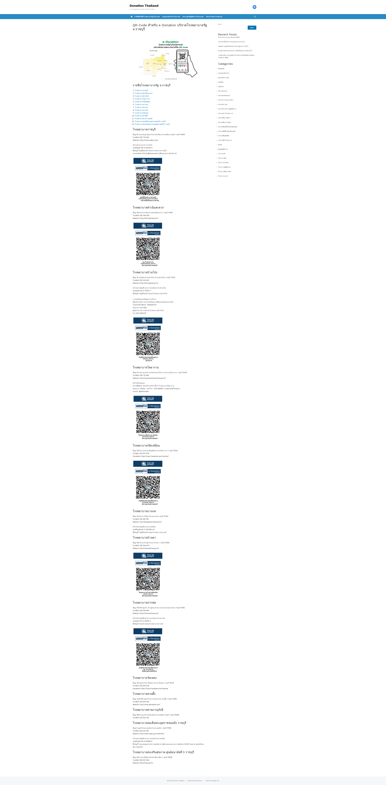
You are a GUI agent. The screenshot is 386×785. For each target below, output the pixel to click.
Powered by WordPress (194, 781)
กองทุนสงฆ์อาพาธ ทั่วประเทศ (171, 16)
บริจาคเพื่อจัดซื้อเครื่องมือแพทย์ (227, 127)
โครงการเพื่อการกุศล (224, 171)
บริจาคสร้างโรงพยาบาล (225, 113)
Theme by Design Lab (212, 781)
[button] (254, 16)
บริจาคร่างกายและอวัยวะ (226, 100)
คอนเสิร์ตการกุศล (223, 77)
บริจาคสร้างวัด (222, 104)
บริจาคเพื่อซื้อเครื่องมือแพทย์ (226, 131)
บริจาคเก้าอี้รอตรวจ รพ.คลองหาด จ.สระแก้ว (231, 42)
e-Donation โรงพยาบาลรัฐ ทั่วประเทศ (147, 16)
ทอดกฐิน (220, 82)
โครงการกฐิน (222, 158)
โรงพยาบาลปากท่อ (141, 110)
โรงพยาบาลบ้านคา (141, 107)
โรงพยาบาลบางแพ (141, 104)
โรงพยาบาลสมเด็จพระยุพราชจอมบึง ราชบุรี (150, 121)
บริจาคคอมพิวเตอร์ (224, 95)
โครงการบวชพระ (223, 162)
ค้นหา (220, 24)
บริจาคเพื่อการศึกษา (224, 118)
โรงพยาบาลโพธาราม (142, 99)
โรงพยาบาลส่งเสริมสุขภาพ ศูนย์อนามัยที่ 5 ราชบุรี (152, 124)
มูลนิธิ (220, 145)
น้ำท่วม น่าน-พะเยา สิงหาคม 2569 (229, 37)
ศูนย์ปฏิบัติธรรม (223, 149)
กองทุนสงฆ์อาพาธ (223, 73)
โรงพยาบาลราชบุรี (141, 90)
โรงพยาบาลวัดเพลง (141, 113)
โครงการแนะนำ (223, 176)
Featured (221, 69)
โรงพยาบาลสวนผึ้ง (141, 116)
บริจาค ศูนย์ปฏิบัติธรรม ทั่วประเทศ (192, 16)
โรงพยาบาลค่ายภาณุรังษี (143, 119)
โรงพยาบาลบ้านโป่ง (142, 96)
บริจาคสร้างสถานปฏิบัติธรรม (227, 109)
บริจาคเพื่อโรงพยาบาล (225, 140)
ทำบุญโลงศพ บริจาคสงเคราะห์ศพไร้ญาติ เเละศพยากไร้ (235, 51)
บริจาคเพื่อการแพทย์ (224, 122)
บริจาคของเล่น (222, 91)
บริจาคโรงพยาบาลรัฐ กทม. (214, 16)
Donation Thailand (144, 6)
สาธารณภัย (221, 153)
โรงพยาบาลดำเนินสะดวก (144, 93)
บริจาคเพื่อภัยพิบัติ (223, 136)
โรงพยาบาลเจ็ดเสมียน (142, 102)
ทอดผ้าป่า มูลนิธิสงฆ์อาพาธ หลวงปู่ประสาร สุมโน (233, 46)
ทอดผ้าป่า (221, 86)
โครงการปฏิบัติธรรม (224, 167)
